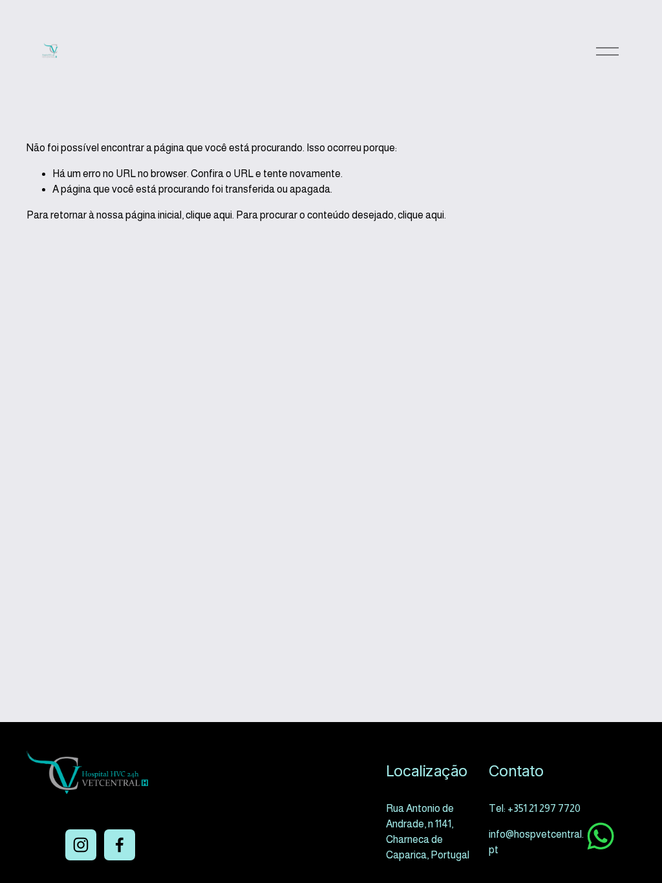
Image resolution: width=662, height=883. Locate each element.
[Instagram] (80, 844)
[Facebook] (119, 844)
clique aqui (209, 214)
